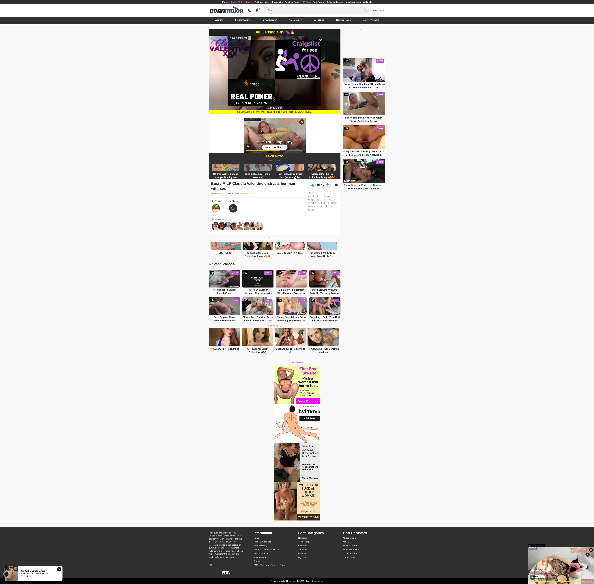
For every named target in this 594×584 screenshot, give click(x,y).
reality (320, 196)
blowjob (311, 199)
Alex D (346, 541)
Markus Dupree (350, 545)
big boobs (324, 206)
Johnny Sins (349, 557)
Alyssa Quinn (349, 538)
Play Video (276, 108)
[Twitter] (211, 565)
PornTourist (318, 2)
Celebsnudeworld (335, 2)
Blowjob (302, 545)
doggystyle (313, 206)
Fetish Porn (378, 10)
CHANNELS (296, 20)
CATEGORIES (244, 20)
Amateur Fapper (292, 2)
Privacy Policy (260, 545)
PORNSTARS (271, 20)
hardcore (328, 196)
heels (326, 203)
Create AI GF (237, 2)
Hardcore (302, 538)
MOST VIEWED (372, 20)
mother (311, 210)
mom (332, 206)
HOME (220, 20)
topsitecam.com (353, 2)
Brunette (302, 553)
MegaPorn (275, 581)
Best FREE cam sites (314, 581)
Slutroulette (277, 2)
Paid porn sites (262, 2)
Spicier (248, 2)
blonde (332, 199)
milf (326, 199)
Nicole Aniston (350, 553)
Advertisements (261, 557)
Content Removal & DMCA (267, 549)
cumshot (312, 203)
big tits (320, 199)
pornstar (312, 196)
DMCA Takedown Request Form (269, 565)
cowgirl (334, 203)
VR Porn (307, 2)
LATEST (320, 20)
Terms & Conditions (263, 541)
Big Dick (302, 557)
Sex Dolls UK (298, 581)
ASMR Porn (286, 581)
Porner (225, 2)
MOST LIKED (344, 20)
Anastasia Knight (351, 549)
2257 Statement (261, 553)
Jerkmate (367, 2)
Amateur (302, 549)
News (256, 538)
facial (320, 203)
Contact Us (259, 561)
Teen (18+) (303, 541)
